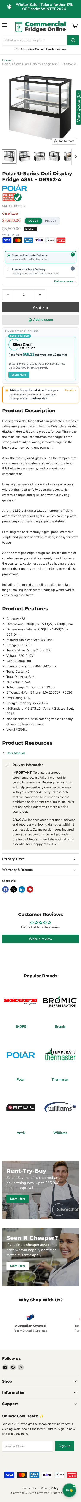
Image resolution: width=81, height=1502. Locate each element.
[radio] (40, 257)
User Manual (15, 753)
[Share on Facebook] (5, 889)
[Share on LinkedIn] (22, 889)
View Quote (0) (78, 107)
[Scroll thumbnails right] (74, 157)
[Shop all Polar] (14, 187)
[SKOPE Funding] (61, 240)
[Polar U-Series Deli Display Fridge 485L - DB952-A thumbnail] (9, 156)
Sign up (65, 1446)
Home (6, 60)
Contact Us (29, 1488)
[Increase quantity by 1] (39, 294)
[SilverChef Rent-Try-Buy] (50, 240)
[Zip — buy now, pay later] (39, 240)
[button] (42, 221)
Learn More (19, 374)
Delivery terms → (65, 281)
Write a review (40, 939)
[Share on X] (13, 889)
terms (43, 807)
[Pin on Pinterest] (30, 889)
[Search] (73, 40)
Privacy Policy (50, 1488)
